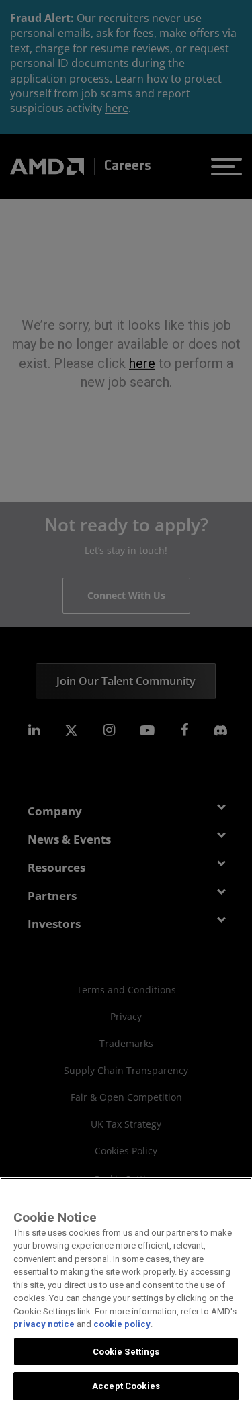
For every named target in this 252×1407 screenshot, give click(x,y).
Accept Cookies (126, 1386)
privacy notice (44, 1324)
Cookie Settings (126, 1352)
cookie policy (122, 1324)
